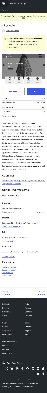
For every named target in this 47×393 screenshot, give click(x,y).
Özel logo (17, 181)
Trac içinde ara (7, 273)
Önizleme (13, 91)
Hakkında (6, 304)
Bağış (28, 331)
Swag (28, 334)
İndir (36, 91)
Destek (5, 327)
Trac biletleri (6, 275)
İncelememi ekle (8, 212)
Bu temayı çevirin (8, 257)
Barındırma (6, 312)
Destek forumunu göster (11, 227)
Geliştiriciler (6, 331)
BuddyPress (8, 353)
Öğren (4, 323)
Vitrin (27, 304)
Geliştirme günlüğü (9, 267)
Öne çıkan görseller (37, 181)
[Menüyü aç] (43, 3)
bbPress (6, 349)
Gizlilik (4, 316)
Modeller (28, 316)
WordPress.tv (8, 334)
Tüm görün (41, 212)
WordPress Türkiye (14, 363)
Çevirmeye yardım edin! (34, 17)
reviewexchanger (12, 31)
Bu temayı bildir (7, 241)
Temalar (5, 10)
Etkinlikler (28, 327)
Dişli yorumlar (7, 184)
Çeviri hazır (16, 184)
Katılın (27, 323)
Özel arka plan (7, 181)
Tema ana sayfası (8, 116)
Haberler (5, 308)
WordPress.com (9, 342)
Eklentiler (28, 312)
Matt (5, 345)
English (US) (34, 252)
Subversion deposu (9, 270)
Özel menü (25, 181)
